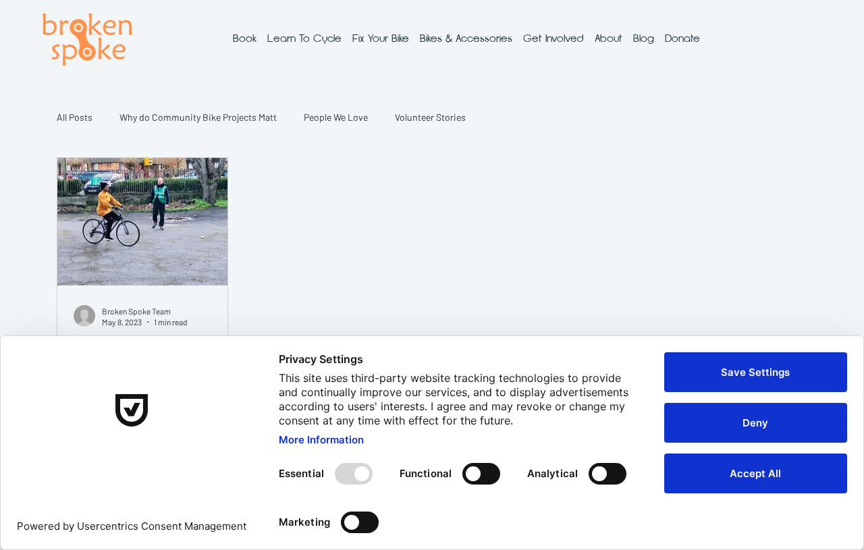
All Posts (74, 117)
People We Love (336, 117)
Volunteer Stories (430, 117)
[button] (304, 38)
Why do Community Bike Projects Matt (198, 117)
